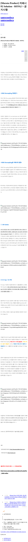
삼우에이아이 (7, 538)
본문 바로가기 (4, 13)
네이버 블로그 (7, 540)
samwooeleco (7, 17)
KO (1, 24)
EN (3, 24)
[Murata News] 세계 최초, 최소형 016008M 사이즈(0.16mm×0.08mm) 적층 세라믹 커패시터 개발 (15, 497)
